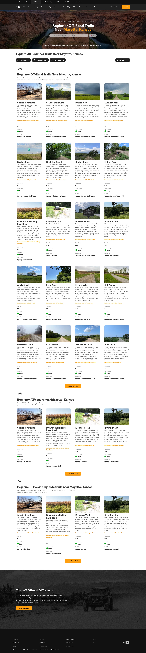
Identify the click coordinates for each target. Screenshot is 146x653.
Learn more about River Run (58, 293)
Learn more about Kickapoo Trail (58, 232)
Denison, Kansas (95, 45)
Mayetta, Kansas (71, 45)
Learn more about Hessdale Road (87, 232)
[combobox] (70, 35)
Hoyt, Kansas (84, 45)
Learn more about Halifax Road (116, 170)
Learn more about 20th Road (116, 352)
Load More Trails (73, 386)
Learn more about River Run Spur (116, 232)
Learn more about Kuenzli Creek (116, 110)
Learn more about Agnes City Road (87, 352)
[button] (23, 60)
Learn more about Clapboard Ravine (58, 110)
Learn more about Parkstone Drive (29, 352)
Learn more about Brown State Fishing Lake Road (29, 232)
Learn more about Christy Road (87, 170)
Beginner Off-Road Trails (59, 21)
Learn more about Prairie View (87, 110)
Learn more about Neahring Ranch (58, 170)
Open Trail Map (24, 608)
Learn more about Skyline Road (29, 170)
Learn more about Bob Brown (116, 293)
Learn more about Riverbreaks (87, 293)
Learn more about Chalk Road (29, 293)
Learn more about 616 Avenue (58, 352)
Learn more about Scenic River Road (29, 110)
